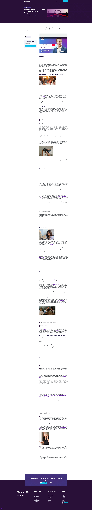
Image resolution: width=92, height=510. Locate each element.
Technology (49, 503)
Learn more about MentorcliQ (43, 465)
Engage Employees (36, 495)
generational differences (47, 329)
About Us (63, 500)
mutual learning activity (42, 257)
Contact (63, 503)
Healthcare (49, 499)
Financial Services (50, 498)
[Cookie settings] (1, 508)
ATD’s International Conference (48, 395)
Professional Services (50, 502)
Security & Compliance (64, 494)
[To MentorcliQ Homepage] (27, 1)
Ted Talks (46, 344)
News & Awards (63, 501)
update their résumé (56, 284)
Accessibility (63, 496)
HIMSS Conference (52, 400)
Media (48, 501)
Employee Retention (36, 499)
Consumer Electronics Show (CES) (59, 399)
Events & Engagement (50, 494)
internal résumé (51, 293)
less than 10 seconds (56, 279)
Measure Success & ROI (36, 496)
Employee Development (37, 500)
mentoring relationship (49, 244)
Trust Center (63, 495)
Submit (30, 46)
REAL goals (61, 115)
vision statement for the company (61, 135)
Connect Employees (36, 494)
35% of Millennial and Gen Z (62, 300)
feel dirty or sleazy (59, 330)
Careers (65, 502)
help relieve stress (45, 96)
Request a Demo (64, 497)
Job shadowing (41, 171)
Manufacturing (49, 500)
